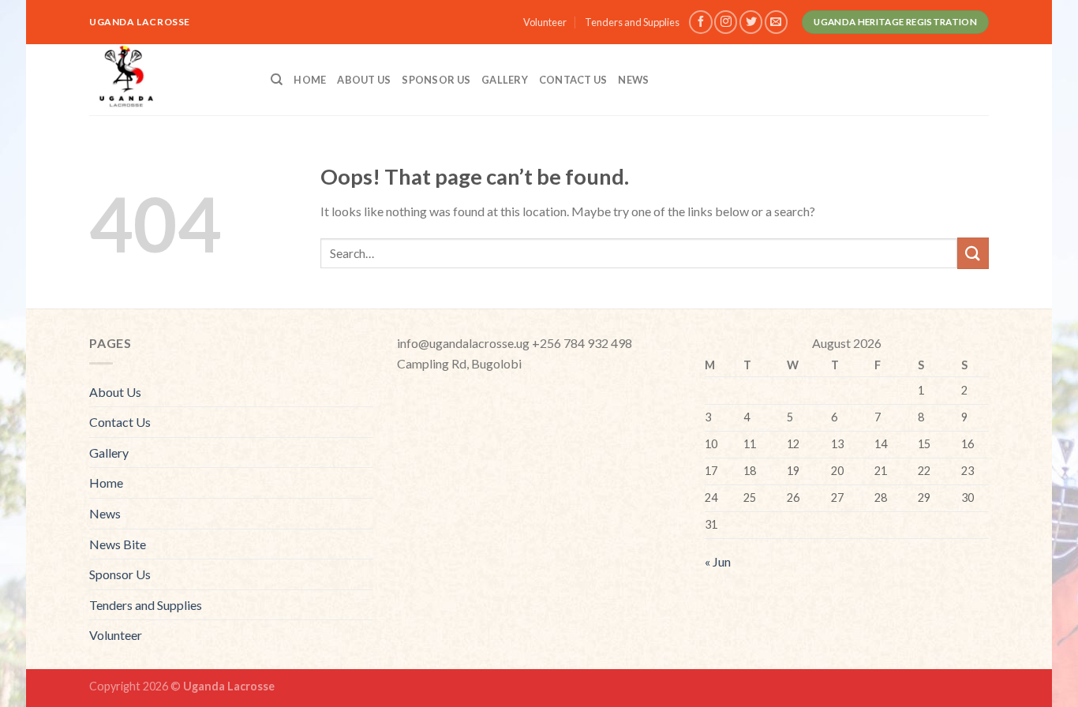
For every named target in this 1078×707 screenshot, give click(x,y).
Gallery (504, 79)
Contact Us (573, 79)
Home (310, 79)
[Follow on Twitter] (750, 21)
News (633, 79)
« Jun (718, 561)
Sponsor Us (436, 79)
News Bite (117, 544)
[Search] (277, 80)
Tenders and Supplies (632, 22)
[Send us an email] (776, 21)
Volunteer (545, 22)
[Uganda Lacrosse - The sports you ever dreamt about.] (168, 79)
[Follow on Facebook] (700, 21)
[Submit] (973, 253)
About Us (364, 79)
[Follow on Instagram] (725, 21)
